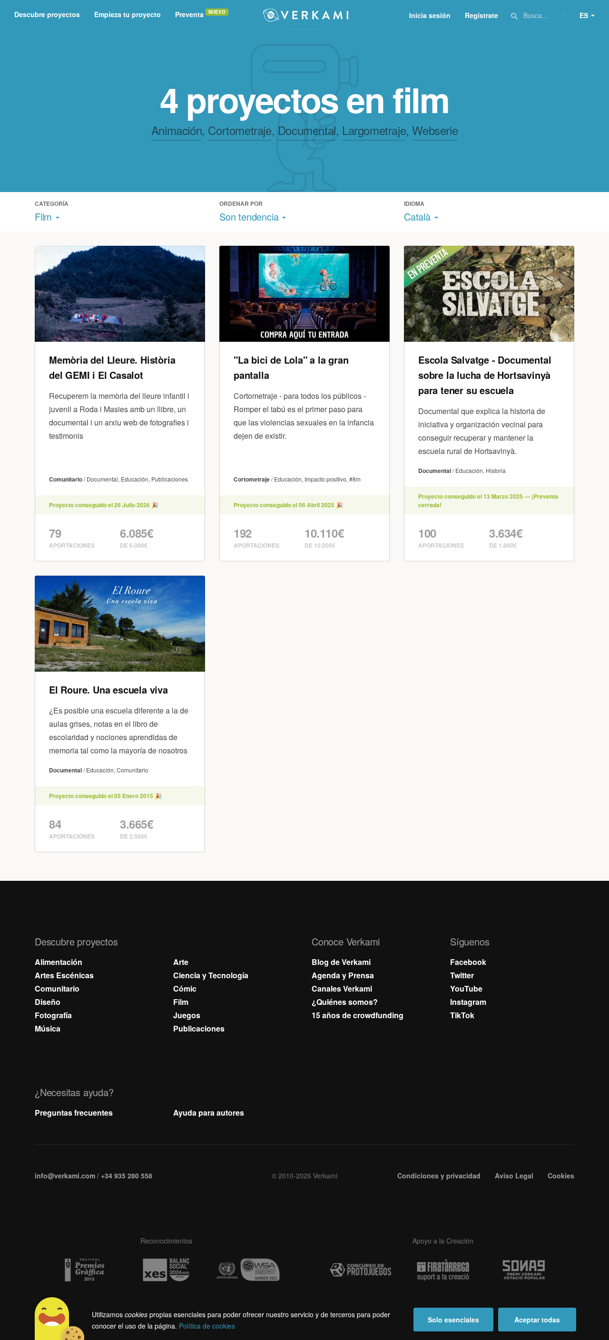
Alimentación (58, 961)
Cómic (184, 988)
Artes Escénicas (64, 975)
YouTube (466, 988)
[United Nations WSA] (248, 1269)
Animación (176, 130)
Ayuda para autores (208, 1112)
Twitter (462, 975)
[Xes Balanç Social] (166, 1269)
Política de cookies (207, 1325)
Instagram (468, 1001)
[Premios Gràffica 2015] (83, 1269)
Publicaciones (199, 1028)
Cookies (561, 1175)
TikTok (462, 1015)
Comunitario (57, 988)
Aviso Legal (514, 1175)
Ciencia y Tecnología (210, 975)
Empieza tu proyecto (127, 14)
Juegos (186, 1015)
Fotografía (53, 1015)
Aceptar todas (537, 1319)
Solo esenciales (453, 1319)
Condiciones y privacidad (439, 1175)
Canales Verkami (342, 988)
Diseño (47, 1001)
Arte (180, 961)
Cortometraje (239, 130)
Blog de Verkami (341, 961)
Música (47, 1028)
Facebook (468, 961)
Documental (307, 130)
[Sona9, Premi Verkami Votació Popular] (525, 1270)
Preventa (189, 14)
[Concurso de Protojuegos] (360, 1270)
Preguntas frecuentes (74, 1112)
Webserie (435, 130)
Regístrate (481, 15)
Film (180, 1001)
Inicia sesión (430, 15)
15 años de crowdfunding (357, 1015)
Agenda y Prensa (343, 975)
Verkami (305, 15)
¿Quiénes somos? (345, 1001)
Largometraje (374, 130)
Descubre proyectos (47, 14)
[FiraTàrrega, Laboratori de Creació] (443, 1270)
